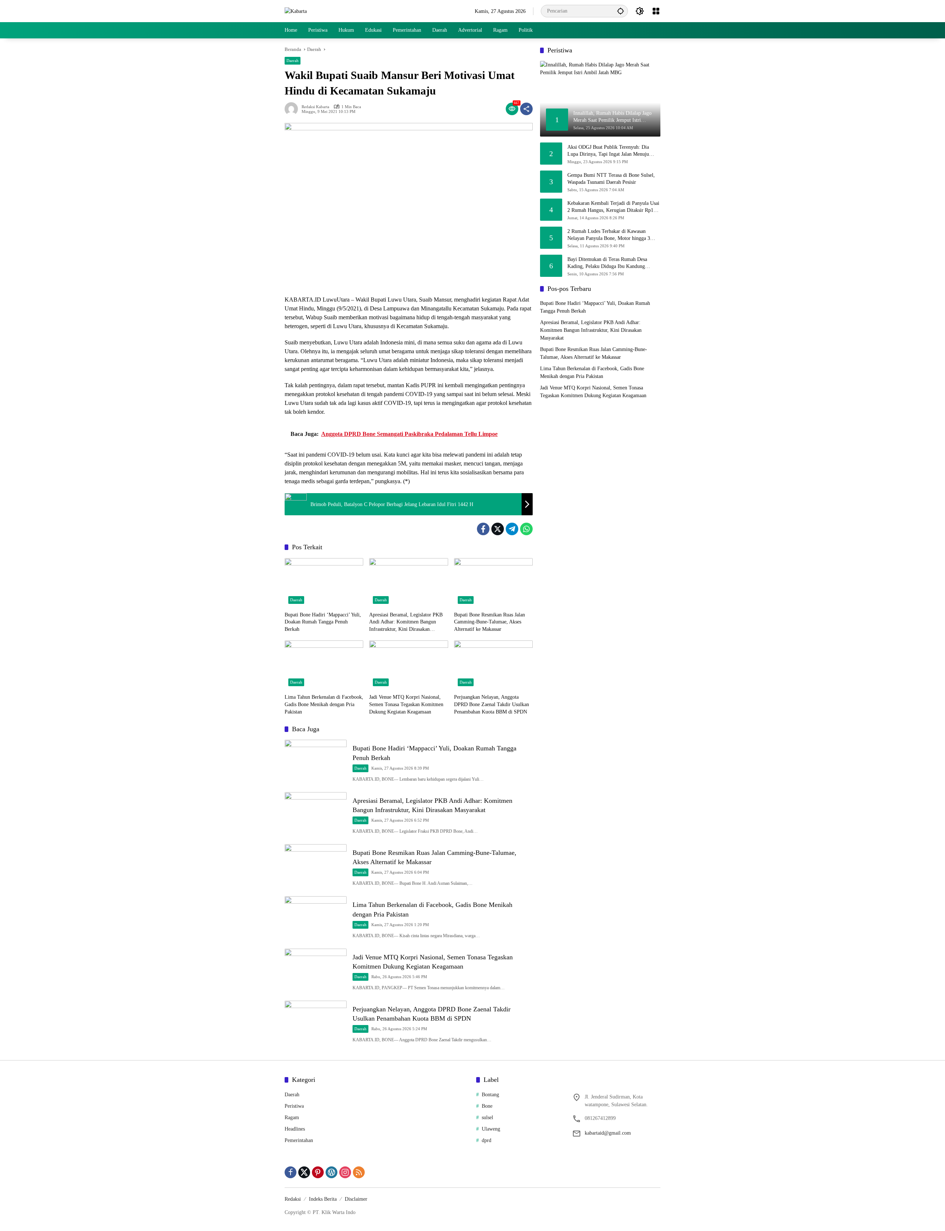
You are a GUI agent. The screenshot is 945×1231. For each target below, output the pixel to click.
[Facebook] (483, 529)
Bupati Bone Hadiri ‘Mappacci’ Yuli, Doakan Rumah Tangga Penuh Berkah (323, 622)
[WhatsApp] (526, 529)
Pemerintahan (299, 1140)
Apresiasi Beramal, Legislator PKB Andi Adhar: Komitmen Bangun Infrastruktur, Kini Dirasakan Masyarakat (406, 622)
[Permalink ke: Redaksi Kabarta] (293, 109)
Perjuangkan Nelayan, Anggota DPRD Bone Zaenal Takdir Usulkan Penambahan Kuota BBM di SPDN (491, 704)
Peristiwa (294, 1106)
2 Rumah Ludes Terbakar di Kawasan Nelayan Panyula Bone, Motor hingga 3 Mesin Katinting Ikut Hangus (608, 235)
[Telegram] (512, 529)
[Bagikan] (526, 109)
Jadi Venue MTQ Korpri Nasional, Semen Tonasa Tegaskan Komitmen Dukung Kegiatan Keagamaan (406, 704)
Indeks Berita (323, 1199)
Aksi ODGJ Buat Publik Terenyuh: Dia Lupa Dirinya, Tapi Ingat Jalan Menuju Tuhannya (608, 151)
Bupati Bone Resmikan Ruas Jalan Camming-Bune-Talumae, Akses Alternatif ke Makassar (489, 622)
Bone (487, 1106)
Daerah (292, 60)
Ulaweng (491, 1129)
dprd (486, 1140)
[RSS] (359, 1172)
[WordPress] (331, 1172)
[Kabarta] (296, 11)
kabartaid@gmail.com (608, 1133)
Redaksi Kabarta (315, 107)
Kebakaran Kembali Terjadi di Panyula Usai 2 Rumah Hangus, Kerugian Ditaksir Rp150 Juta (613, 207)
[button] (620, 11)
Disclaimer (356, 1199)
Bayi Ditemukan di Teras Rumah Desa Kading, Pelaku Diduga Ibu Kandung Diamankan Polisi (607, 263)
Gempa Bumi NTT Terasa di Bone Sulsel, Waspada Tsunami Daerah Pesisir (611, 178)
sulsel (487, 1117)
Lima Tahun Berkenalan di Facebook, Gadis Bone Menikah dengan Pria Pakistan (324, 704)
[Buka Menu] (656, 11)
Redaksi (293, 1199)
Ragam (292, 1117)
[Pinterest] (318, 1172)
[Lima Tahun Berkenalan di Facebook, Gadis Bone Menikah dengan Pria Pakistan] (324, 665)
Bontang (490, 1094)
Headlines (295, 1129)
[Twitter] (497, 529)
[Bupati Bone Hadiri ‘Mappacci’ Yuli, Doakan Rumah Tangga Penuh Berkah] (324, 583)
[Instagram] (345, 1172)
